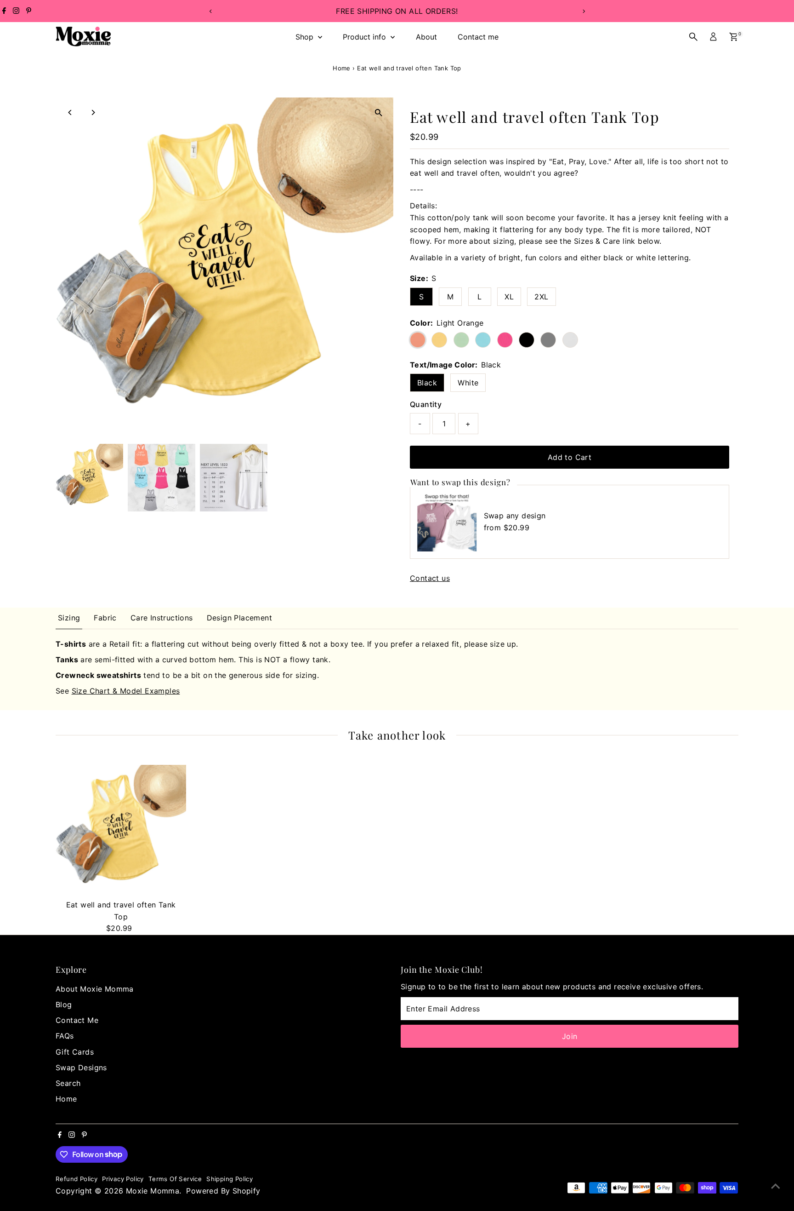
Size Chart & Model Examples (126, 690)
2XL (541, 296)
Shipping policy (229, 1178)
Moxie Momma (152, 1190)
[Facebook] (4, 11)
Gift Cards (75, 1051)
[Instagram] (16, 11)
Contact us (430, 578)
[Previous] (210, 11)
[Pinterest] (29, 11)
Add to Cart (569, 457)
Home (342, 68)
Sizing (69, 617)
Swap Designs (81, 1067)
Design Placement (239, 617)
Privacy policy (123, 1178)
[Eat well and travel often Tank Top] (121, 830)
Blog (64, 1004)
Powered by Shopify (223, 1190)
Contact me (478, 36)
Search (68, 1083)
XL (509, 296)
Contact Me (77, 1020)
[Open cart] (733, 37)
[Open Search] (693, 37)
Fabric (105, 617)
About (426, 36)
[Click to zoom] (378, 112)
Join (570, 1036)
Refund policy (76, 1178)
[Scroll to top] (775, 1186)
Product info (365, 36)
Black (427, 382)
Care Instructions (161, 617)
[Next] (583, 11)
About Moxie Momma (95, 988)
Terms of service (175, 1178)
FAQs (65, 1035)
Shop (305, 36)
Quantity (426, 404)
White (468, 382)
